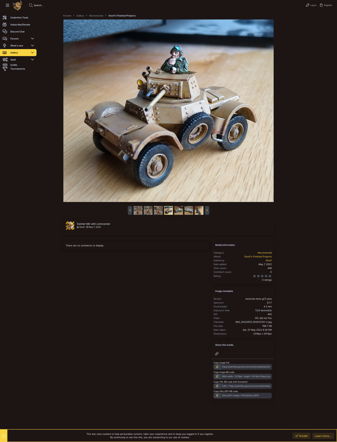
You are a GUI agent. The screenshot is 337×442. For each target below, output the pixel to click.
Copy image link (221, 362)
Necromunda (265, 252)
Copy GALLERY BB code (226, 391)
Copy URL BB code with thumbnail (230, 381)
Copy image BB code (224, 372)
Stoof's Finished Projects (258, 256)
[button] (7, 5)
